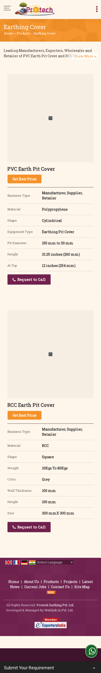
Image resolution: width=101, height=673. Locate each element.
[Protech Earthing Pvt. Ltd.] (35, 8)
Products (23, 33)
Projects (70, 581)
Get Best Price (25, 179)
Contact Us (60, 586)
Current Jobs (35, 586)
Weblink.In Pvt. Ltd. (58, 610)
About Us (31, 581)
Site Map (82, 586)
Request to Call (31, 279)
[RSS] (51, 592)
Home (8, 33)
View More (84, 56)
